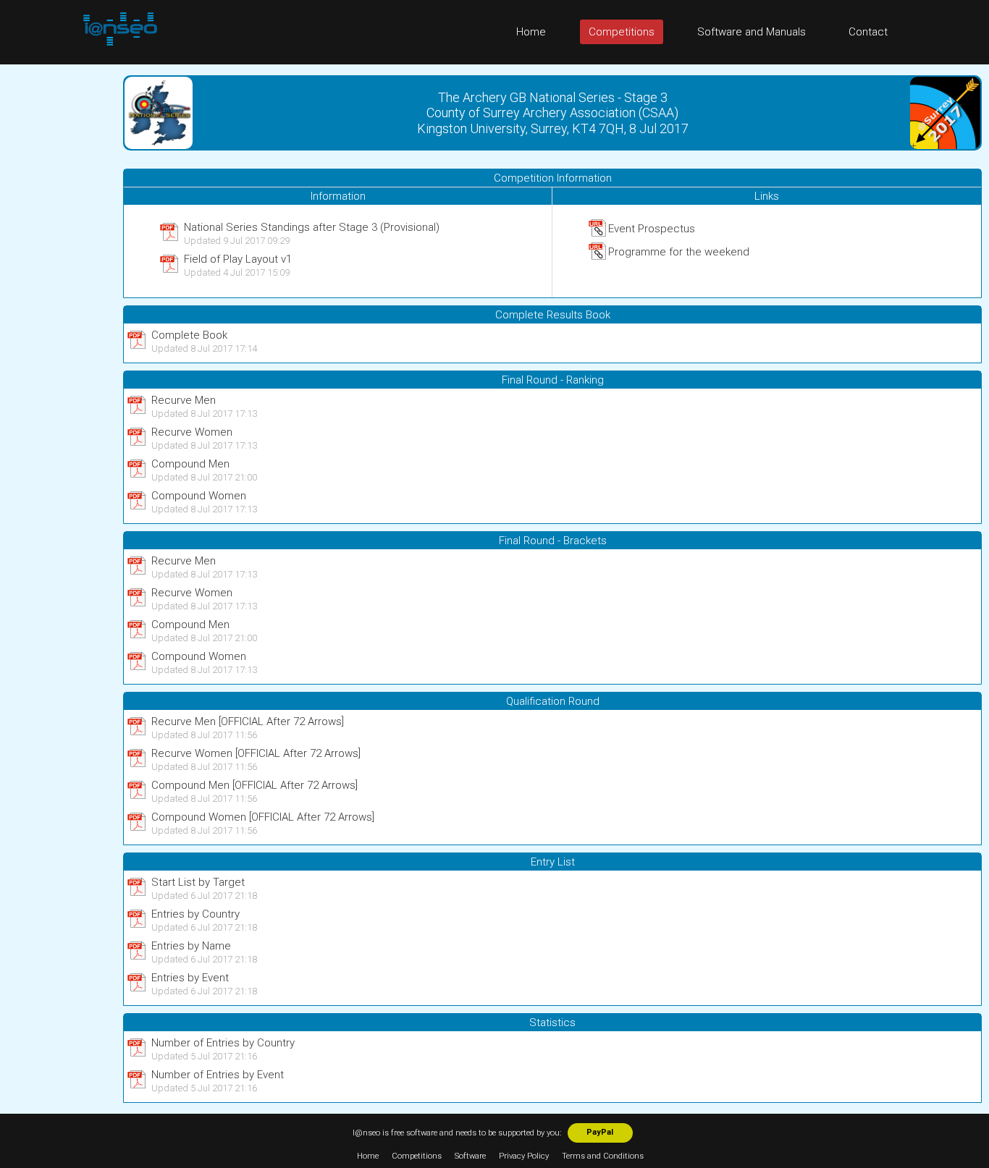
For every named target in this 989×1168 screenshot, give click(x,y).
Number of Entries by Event (217, 1074)
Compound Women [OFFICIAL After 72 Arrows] (262, 817)
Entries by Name (191, 945)
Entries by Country (195, 914)
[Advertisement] (58, 281)
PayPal (599, 1132)
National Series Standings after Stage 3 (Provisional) (311, 227)
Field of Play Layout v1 (238, 259)
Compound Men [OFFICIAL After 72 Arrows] (254, 785)
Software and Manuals (751, 31)
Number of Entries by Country (223, 1042)
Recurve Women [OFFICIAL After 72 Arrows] (256, 753)
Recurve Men (183, 400)
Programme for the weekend (678, 251)
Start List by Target (198, 882)
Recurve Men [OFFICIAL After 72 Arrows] (247, 721)
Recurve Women (191, 432)
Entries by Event (190, 977)
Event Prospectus (651, 228)
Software (470, 1156)
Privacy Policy (524, 1156)
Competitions (622, 31)
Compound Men (190, 463)
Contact (868, 31)
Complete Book (189, 335)
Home (531, 31)
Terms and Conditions (603, 1156)
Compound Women (198, 495)
